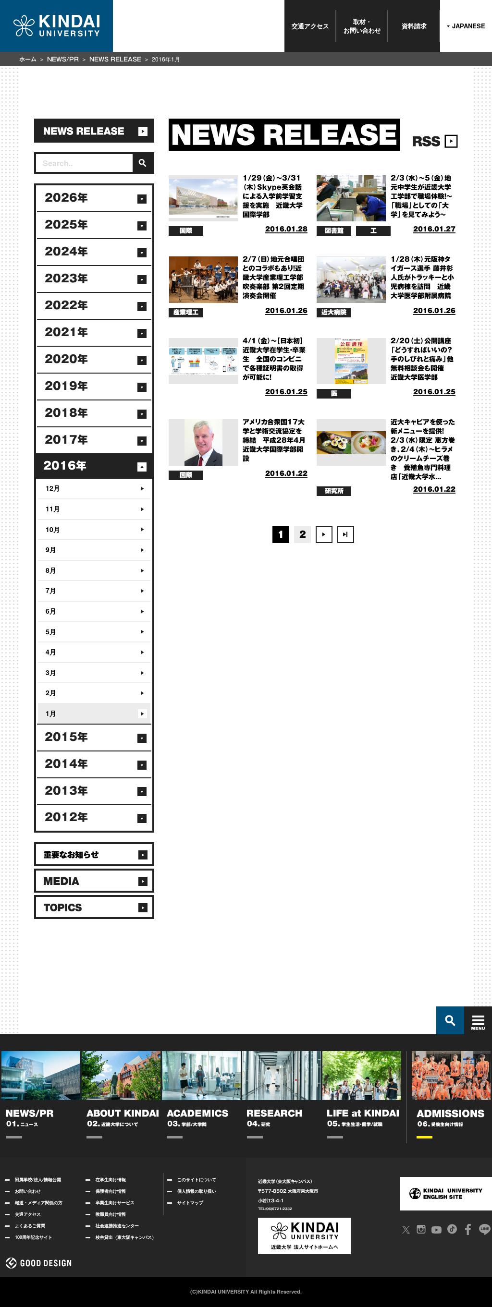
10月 (53, 529)
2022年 (66, 305)
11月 (53, 508)
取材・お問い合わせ (362, 26)
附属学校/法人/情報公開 (38, 1179)
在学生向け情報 (111, 1179)
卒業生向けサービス (115, 1202)
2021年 (66, 332)
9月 (51, 549)
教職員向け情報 (111, 1214)
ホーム (28, 59)
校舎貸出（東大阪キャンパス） (126, 1237)
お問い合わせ (28, 1191)
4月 (51, 651)
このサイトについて (196, 1179)
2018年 (66, 413)
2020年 (66, 359)
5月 (51, 631)
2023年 (66, 278)
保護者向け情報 (111, 1191)
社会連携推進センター (117, 1225)
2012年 (66, 817)
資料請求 (414, 25)
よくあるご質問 (30, 1225)
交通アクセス (310, 25)
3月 (51, 672)
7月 (51, 590)
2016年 (64, 465)
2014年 (66, 764)
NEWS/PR (63, 59)
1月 (51, 713)
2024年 (66, 251)
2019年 (66, 386)
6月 (51, 611)
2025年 (66, 224)
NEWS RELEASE (115, 59)
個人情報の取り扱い (196, 1191)
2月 (51, 692)
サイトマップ (190, 1202)
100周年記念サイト (33, 1237)
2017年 (66, 440)
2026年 (66, 198)
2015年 (66, 737)
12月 (53, 488)
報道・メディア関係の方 (38, 1202)
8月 (51, 570)
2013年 (66, 791)
